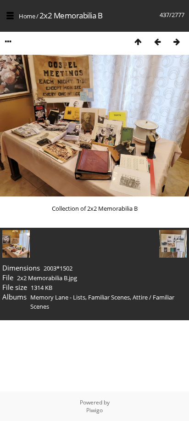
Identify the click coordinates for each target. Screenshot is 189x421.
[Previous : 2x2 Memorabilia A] (157, 41)
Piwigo (94, 410)
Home (27, 16)
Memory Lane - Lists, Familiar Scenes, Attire (89, 297)
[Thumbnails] (138, 41)
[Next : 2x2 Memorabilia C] (176, 41)
